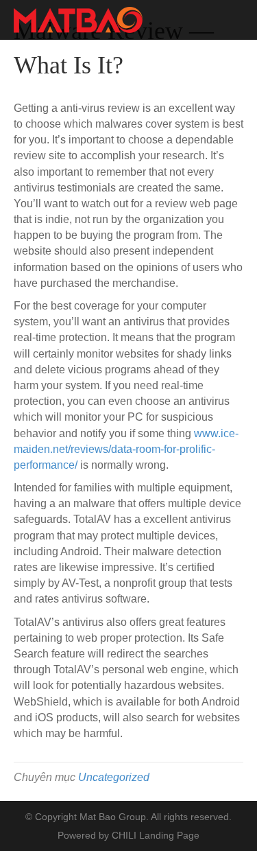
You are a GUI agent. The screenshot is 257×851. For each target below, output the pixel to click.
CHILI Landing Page (155, 835)
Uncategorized (113, 777)
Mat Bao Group (112, 816)
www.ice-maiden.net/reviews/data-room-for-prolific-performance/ (126, 449)
